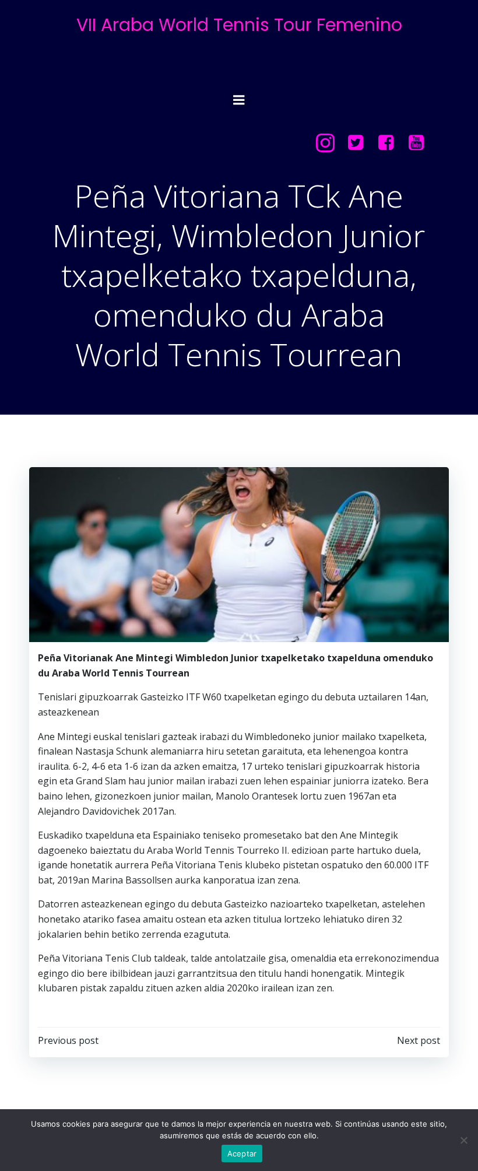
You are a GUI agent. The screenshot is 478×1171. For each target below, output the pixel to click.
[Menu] (239, 100)
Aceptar (242, 1153)
